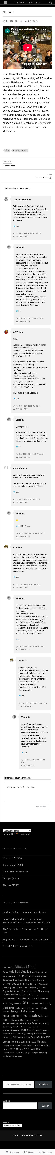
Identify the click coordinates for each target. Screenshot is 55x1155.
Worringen (34, 1053)
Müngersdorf (18, 1011)
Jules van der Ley (22, 199)
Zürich (20, 1056)
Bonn (15, 980)
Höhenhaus (40, 998)
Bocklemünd (7, 980)
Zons (15, 1056)
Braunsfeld (22, 980)
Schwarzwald (40, 1033)
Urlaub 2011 (8, 1045)
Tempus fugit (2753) (13, 865)
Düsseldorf (43, 984)
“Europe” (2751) (11, 878)
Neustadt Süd (34, 1016)
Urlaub (42, 1041)
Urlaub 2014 (33, 1045)
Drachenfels (24, 984)
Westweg (25, 1053)
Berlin (20, 976)
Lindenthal (8, 1007)
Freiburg (46, 991)
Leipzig (48, 1003)
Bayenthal (42, 972)
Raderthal (16, 1027)
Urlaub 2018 (35, 1049)
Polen (35, 1023)
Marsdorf (35, 1008)
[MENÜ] (5, 3)
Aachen (10, 967)
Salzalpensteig (18, 1033)
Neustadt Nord (20, 150)
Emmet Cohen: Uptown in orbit (18, 946)
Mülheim (6, 1011)
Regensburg (26, 1027)
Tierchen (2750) (11, 885)
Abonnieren (43, 1084)
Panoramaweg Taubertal (13, 1023)
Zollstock (7, 1056)
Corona (6, 983)
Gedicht (6, 994)
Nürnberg (15, 1020)
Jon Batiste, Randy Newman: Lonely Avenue (24, 912)
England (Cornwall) (37, 987)
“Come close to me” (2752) (16, 871)
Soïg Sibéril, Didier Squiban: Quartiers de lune (25, 939)
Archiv (6, 1122)
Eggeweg (7, 988)
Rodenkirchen (33, 1030)
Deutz (15, 983)
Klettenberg (8, 1003)
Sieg (28, 1037)
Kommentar (41, 807)
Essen (34, 991)
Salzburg (29, 1034)
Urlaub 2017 (22, 1049)
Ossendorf (34, 1020)
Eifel (25, 988)
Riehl (23, 1030)
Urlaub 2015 (45, 1045)
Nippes (6, 1019)
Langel (41, 1004)
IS (47, 998)
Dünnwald (33, 984)
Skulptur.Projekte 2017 (40, 1037)
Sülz (17, 1041)
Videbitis (34, 21)
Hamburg (24, 995)
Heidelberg (33, 995)
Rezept (35, 1027)
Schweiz (7, 1037)
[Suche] (48, 3)
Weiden (17, 1053)
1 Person (27, 526)
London (18, 1008)
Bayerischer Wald (9, 976)
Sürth (23, 1042)
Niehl (46, 1016)
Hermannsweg (9, 998)
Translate (24, 834)
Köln (7, 150)
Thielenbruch (31, 1042)
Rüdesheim (44, 1030)
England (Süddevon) (13, 991)
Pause (28, 1023)
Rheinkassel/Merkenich (11, 1030)
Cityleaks (40, 980)
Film (40, 991)
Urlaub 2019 (8, 1052)
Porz (46, 1024)
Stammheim (8, 1041)
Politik (41, 1023)
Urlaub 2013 (20, 1045)
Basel (34, 972)
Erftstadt (27, 992)
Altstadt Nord (25, 967)
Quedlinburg (7, 1027)
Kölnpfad (34, 1004)
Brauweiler (32, 980)
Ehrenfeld (17, 987)
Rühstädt (6, 1034)
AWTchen (18, 332)
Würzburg (43, 1053)
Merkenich (44, 1008)
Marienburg (26, 1008)
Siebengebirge (19, 1037)
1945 (5, 967)
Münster (30, 1011)
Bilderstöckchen (41, 976)
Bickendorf (29, 976)
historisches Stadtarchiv (26, 998)
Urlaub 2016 (9, 1049)
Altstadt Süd (11, 971)
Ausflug (26, 971)
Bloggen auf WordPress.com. (27, 1136)
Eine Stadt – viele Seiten (27, 2)
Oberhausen (24, 1020)
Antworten (21, 236)
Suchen (6, 1100)
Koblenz (17, 1004)
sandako (17, 547)
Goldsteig (15, 995)
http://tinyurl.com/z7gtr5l (24, 376)
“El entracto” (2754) (13, 858)
